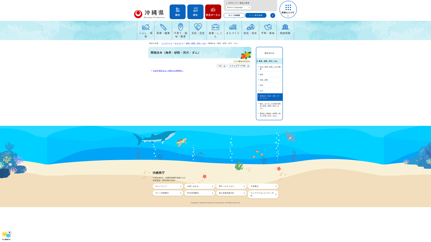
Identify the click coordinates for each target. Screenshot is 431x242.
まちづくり (233, 33)
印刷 (220, 66)
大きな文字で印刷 (237, 66)
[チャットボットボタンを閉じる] (9, 232)
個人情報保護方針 (226, 193)
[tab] (234, 15)
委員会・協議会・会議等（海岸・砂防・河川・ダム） (270, 114)
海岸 (261, 74)
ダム (261, 90)
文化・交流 (198, 33)
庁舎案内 (254, 186)
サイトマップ (161, 186)
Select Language (235, 7)
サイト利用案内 (162, 193)
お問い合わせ (193, 186)
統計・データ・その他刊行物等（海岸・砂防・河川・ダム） (270, 106)
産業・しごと (215, 35)
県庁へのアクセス (226, 186)
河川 (261, 85)
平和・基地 (267, 33)
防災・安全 (250, 33)
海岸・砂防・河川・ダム (196, 43)
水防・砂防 (264, 80)
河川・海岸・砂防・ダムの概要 (270, 68)
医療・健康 (163, 33)
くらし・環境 (146, 35)
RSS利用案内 (193, 193)
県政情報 (285, 33)
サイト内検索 (234, 15)
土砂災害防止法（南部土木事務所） (168, 71)
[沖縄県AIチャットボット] (6, 236)
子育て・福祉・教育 (180, 35)
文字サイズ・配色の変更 (238, 3)
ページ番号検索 (256, 15)
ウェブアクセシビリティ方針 (262, 194)
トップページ (166, 43)
